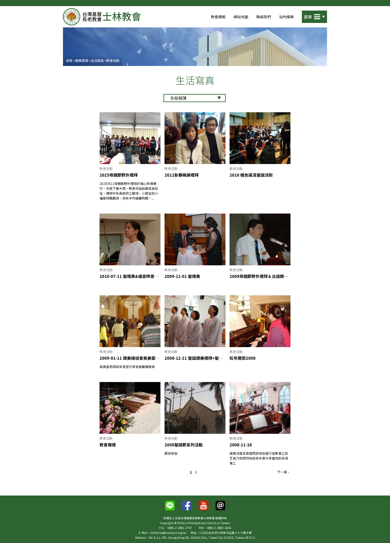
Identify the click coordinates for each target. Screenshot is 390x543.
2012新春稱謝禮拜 (182, 175)
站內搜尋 (286, 16)
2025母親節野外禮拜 (119, 175)
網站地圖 (241, 16)
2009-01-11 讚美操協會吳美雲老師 (132, 358)
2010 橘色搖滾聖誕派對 (251, 175)
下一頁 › (283, 472)
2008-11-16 (241, 445)
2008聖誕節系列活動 (184, 445)
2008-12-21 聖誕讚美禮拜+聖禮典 (196, 358)
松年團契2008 (243, 358)
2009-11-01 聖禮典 (182, 276)
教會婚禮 (108, 445)
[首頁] (102, 16)
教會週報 (218, 16)
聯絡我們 (263, 16)
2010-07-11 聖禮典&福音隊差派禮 (131, 276)
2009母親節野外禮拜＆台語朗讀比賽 (263, 276)
